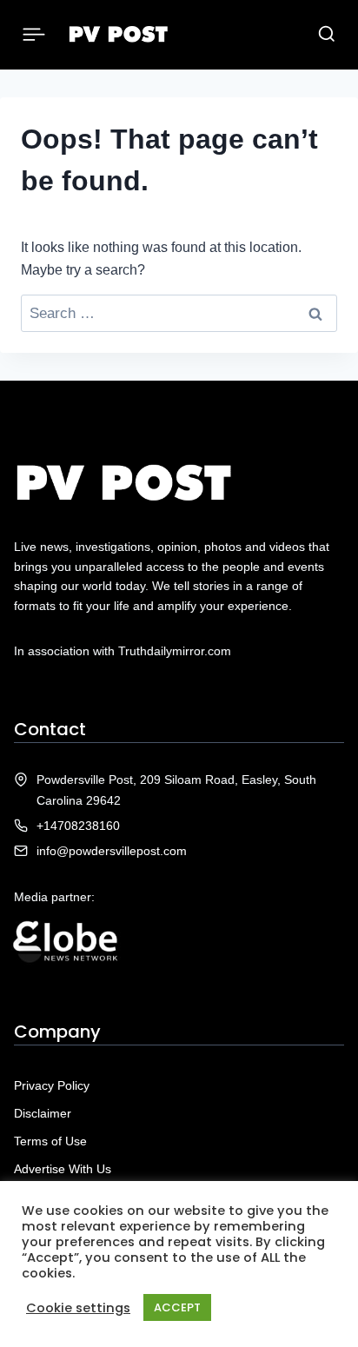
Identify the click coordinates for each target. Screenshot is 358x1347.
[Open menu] (34, 34)
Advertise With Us (62, 1169)
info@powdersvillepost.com (111, 851)
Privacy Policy (52, 1085)
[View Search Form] (326, 34)
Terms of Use (50, 1141)
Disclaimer (42, 1113)
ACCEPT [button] (177, 1307)
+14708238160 (78, 826)
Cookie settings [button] (78, 1308)
